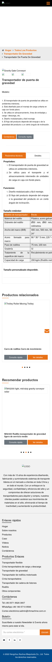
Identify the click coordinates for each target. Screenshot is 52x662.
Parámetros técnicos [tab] (14, 155)
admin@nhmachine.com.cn (33, 610)
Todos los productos (26, 50)
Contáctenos (9, 136)
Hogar (8, 50)
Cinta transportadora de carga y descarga (21, 566)
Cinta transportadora (11, 578)
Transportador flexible (12, 562)
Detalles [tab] (38, 155)
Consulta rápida (25, 136)
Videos (5, 542)
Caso (4, 538)
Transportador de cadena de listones (19, 582)
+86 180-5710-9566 (21, 606)
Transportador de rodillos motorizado (19, 574)
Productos (7, 534)
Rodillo (5, 586)
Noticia (5, 546)
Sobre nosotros (9, 530)
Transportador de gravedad (18, 53)
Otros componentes (11, 590)
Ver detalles (38, 357)
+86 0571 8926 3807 (15, 602)
